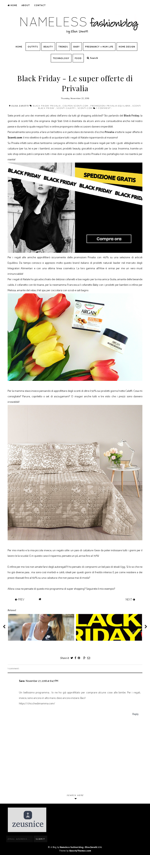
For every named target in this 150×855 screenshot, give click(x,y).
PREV (20, 599)
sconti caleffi (66, 108)
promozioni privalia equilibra (110, 106)
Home (13, 5)
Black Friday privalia (47, 106)
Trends (63, 47)
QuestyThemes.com (80, 851)
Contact (40, 5)
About (25, 5)
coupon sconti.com (76, 106)
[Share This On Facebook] (75, 658)
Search (93, 58)
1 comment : (104, 108)
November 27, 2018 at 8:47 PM (42, 681)
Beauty (48, 47)
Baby (76, 47)
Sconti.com (15, 138)
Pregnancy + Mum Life (99, 47)
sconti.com (85, 108)
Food (78, 58)
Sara (22, 681)
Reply (135, 714)
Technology (61, 58)
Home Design (127, 47)
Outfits (33, 47)
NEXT (129, 599)
